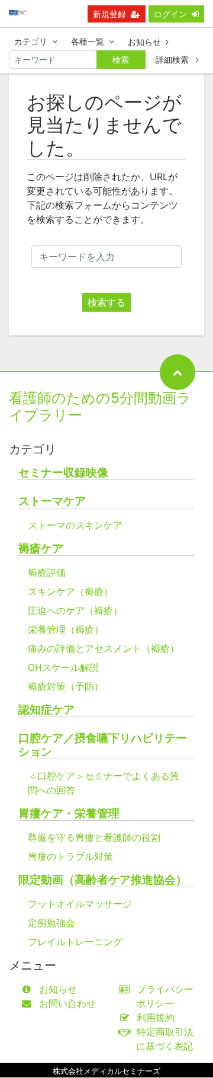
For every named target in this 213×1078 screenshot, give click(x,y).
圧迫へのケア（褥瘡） (75, 610)
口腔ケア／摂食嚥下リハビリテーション (102, 745)
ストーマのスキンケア (75, 525)
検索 (120, 60)
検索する (106, 302)
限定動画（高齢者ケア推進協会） (102, 880)
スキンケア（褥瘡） (70, 591)
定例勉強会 (51, 923)
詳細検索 (173, 60)
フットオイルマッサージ (80, 904)
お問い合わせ (67, 1003)
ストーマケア (52, 501)
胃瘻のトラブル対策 (70, 856)
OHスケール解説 (63, 667)
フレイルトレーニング (75, 942)
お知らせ (144, 42)
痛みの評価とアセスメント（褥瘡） (103, 648)
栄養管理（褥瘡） (66, 629)
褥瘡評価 (47, 572)
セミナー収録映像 (63, 472)
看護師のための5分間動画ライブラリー (100, 406)
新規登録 (109, 14)
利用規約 (156, 1017)
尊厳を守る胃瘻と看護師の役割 (94, 837)
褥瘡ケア (40, 548)
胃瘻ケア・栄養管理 (69, 813)
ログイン (170, 14)
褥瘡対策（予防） (66, 686)
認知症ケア (46, 709)
